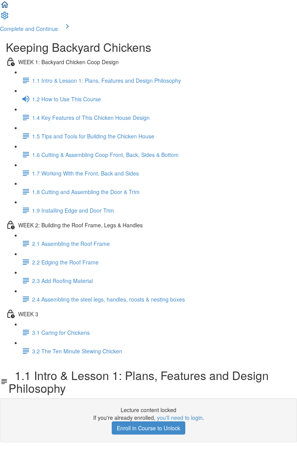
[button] (4, 7)
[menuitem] (4, 18)
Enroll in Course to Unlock (148, 428)
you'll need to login (180, 417)
